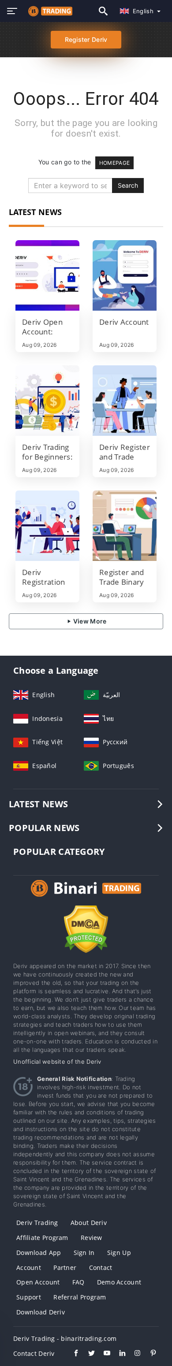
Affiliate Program (42, 1237)
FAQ (78, 1282)
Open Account (38, 1282)
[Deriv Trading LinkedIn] (118, 1354)
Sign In (84, 1252)
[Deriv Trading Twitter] (87, 1354)
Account (28, 1267)
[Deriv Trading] (86, 896)
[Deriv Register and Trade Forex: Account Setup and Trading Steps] (125, 400)
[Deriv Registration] (47, 525)
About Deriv (89, 1222)
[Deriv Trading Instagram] (133, 1354)
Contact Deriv (34, 1353)
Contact (100, 1267)
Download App (38, 1252)
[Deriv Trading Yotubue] (102, 1354)
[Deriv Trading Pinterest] (149, 1354)
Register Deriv (86, 39)
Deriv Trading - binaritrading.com (64, 1338)
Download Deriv (40, 1312)
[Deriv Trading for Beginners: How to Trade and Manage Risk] (47, 400)
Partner (64, 1267)
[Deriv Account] (125, 275)
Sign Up (119, 1252)
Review (91, 1237)
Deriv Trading (37, 1222)
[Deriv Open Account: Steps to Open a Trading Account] (47, 275)
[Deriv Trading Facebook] (71, 1354)
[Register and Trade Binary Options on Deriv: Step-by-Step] (125, 525)
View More (89, 621)
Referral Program (79, 1297)
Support (28, 1297)
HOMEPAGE (114, 163)
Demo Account (119, 1282)
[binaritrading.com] (48, 11)
